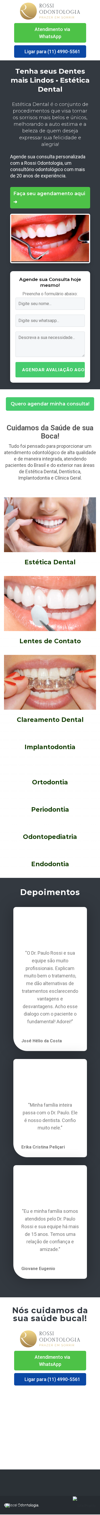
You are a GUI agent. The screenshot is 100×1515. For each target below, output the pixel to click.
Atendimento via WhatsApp (52, 32)
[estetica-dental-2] (50, 261)
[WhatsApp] (5, 1482)
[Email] (14, 1482)
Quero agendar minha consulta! (50, 404)
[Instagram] (94, 1482)
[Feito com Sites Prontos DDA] (84, 1505)
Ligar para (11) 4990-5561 (51, 51)
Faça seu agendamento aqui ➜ (49, 198)
